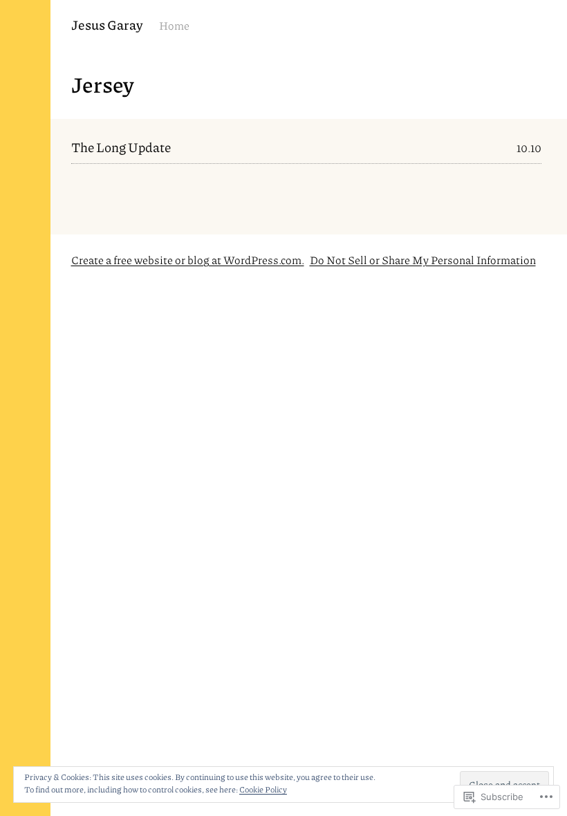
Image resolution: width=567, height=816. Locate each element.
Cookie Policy (263, 789)
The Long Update (121, 147)
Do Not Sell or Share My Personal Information (423, 260)
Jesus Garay (106, 24)
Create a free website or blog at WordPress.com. (187, 260)
